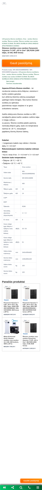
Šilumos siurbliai (13, 41)
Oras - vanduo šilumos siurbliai (12, 74)
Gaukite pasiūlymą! (31, 481)
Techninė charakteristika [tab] (14, 83)
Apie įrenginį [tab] (10, 81)
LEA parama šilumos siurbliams (12, 39)
